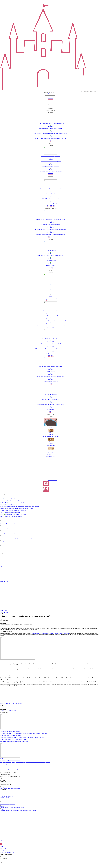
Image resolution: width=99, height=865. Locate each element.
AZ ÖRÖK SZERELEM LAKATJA (50, 208)
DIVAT (50, 143)
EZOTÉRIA (50, 98)
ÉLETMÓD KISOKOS (50, 456)
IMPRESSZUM (3, 846)
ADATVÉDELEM (3, 850)
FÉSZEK (50, 270)
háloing (10, 703)
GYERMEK (50, 272)
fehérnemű (20, 703)
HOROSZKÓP (51, 102)
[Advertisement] (49, 466)
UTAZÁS (50, 383)
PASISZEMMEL (50, 327)
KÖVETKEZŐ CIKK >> (12, 710)
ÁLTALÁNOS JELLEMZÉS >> (6, 796)
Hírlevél (49, 93)
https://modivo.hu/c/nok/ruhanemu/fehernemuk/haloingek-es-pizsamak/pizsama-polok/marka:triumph (50, 633)
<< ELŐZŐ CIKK (3, 710)
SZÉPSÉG (51, 145)
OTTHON (51, 267)
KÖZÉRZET (50, 176)
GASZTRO (50, 236)
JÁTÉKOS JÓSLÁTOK (50, 414)
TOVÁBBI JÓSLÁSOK (5, 612)
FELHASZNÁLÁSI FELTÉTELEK (7, 852)
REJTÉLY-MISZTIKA (50, 110)
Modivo (7, 703)
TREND (50, 140)
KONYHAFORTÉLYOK (50, 239)
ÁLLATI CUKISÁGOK (50, 299)
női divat (16, 703)
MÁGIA (50, 106)
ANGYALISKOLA (50, 108)
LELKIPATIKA (51, 101)
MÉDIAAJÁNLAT (4, 848)
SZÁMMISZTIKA (50, 104)
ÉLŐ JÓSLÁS (50, 416)
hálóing (13, 703)
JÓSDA (50, 411)
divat (4, 703)
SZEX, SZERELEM (50, 205)
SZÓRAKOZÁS (51, 355)
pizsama (1, 703)
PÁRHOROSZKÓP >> (4, 797)
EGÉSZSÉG (50, 173)
